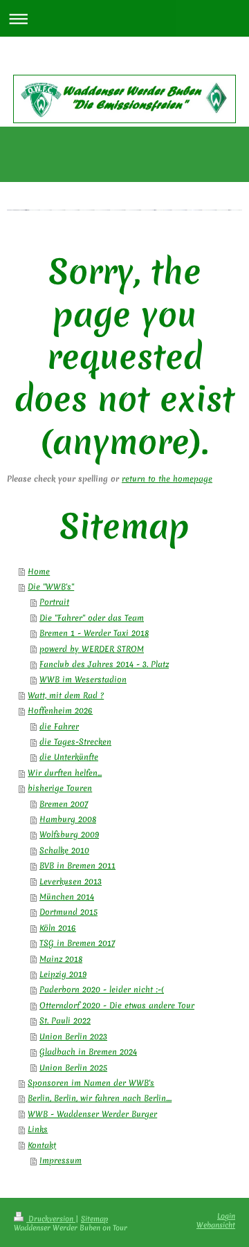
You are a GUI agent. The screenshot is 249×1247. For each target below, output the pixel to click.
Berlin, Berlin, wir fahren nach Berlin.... (100, 1098)
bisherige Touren (60, 788)
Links (38, 1129)
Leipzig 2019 (62, 974)
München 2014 (66, 896)
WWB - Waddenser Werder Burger (92, 1114)
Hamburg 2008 (67, 819)
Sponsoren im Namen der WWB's (91, 1083)
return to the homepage (167, 478)
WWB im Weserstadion (83, 679)
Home (39, 571)
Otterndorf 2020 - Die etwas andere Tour (116, 1005)
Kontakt (42, 1145)
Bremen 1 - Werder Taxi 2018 (94, 633)
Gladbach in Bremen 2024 (88, 1051)
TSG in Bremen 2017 (77, 943)
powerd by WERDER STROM (91, 649)
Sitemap (94, 1218)
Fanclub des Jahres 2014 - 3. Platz (104, 664)
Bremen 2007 (63, 804)
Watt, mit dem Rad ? (66, 695)
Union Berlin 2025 (73, 1067)
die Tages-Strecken (75, 741)
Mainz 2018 (60, 959)
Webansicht (215, 1225)
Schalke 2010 (64, 850)
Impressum (60, 1160)
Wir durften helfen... (65, 773)
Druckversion (50, 1218)
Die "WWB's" (51, 586)
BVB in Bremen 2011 (77, 865)
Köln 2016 (57, 928)
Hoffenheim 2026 (60, 710)
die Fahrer (59, 726)
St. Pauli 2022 (65, 1020)
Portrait (54, 602)
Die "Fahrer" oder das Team (91, 618)
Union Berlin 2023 (73, 1036)
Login (226, 1216)
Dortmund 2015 (68, 912)
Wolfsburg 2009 (69, 834)
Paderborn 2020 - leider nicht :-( (101, 989)
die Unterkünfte (68, 757)
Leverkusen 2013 (70, 881)
